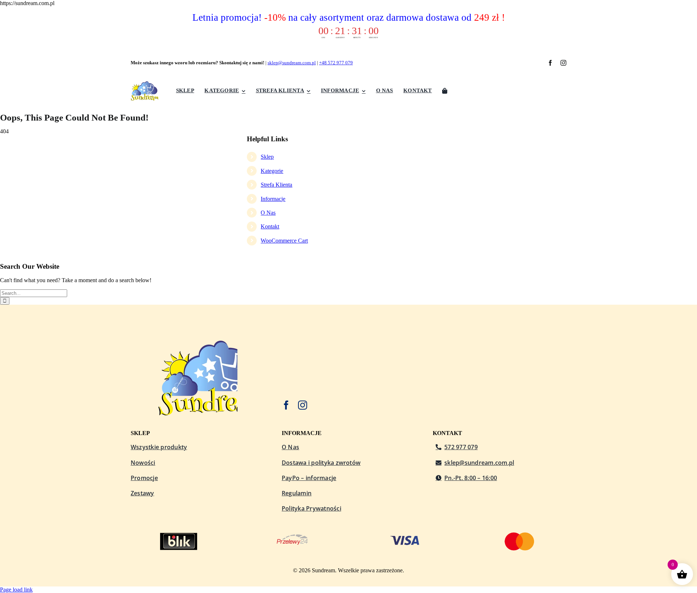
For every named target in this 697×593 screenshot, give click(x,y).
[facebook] (550, 63)
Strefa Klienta (276, 185)
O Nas (268, 213)
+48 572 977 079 (336, 62)
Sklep (267, 157)
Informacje (273, 199)
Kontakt (270, 226)
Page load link (16, 589)
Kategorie (272, 171)
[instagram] (563, 63)
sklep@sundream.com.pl (292, 62)
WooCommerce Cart (284, 240)
